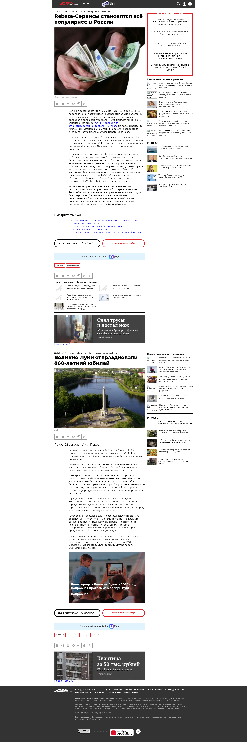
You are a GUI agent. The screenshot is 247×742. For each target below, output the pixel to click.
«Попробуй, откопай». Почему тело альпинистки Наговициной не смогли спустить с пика (175, 369)
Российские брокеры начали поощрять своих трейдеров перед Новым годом (82, 297)
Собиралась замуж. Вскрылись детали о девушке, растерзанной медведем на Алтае (174, 123)
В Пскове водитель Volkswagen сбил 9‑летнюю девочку (170, 33)
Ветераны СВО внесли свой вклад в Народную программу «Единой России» (170, 67)
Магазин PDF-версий (134, 690)
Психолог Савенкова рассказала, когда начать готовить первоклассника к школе (170, 56)
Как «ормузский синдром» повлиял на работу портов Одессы (174, 148)
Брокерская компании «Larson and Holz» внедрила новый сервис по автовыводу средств (82, 306)
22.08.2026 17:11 (60, 353)
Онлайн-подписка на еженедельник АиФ (165, 690)
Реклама (118, 690)
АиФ (56, 430)
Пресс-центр (105, 690)
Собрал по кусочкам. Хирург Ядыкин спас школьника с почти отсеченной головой (175, 85)
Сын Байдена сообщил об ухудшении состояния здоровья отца (175, 157)
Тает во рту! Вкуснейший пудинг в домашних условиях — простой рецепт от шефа (174, 379)
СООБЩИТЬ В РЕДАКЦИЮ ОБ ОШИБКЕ (122, 693)
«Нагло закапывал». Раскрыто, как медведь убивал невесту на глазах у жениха (175, 132)
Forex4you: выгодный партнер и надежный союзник (126, 287)
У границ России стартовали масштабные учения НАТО (171, 176)
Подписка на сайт (83, 693)
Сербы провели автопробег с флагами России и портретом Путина (175, 422)
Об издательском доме (86, 690)
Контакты (99, 693)
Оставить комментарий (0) (123, 243)
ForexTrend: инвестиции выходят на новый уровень (126, 296)
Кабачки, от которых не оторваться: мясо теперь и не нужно (174, 451)
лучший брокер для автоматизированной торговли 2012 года (93, 124)
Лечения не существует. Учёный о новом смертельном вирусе (174, 397)
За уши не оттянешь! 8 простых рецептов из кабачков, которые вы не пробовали (176, 113)
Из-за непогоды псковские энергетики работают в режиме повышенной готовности (170, 21)
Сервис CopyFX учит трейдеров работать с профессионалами (81, 287)
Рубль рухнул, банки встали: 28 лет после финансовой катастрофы (174, 441)
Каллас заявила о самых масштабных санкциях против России (174, 167)
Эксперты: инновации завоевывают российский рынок (108, 232)
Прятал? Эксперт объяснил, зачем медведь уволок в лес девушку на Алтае (174, 360)
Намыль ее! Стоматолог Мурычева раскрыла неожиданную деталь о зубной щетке (174, 407)
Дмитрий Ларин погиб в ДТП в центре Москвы (172, 186)
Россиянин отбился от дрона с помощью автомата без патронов (173, 432)
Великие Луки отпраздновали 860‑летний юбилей (170, 44)
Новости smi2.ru (63, 344)
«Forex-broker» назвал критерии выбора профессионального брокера (97, 227)
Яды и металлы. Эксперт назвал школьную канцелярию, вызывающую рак (173, 104)
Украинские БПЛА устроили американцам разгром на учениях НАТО (173, 461)
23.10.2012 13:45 (60, 12)
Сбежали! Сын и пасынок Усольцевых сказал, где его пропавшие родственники (176, 388)
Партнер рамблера (100, 731)
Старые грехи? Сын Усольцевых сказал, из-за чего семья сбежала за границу (175, 94)
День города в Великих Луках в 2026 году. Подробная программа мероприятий (104, 586)
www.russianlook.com (69, 97)
